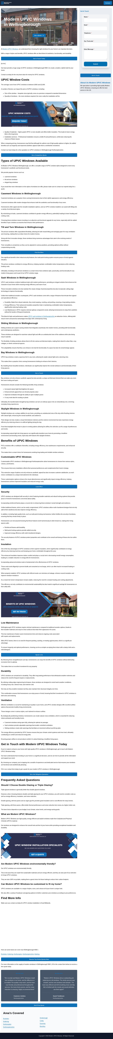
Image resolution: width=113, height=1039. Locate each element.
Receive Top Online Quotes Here (39, 959)
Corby (42, 1021)
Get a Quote (38, 35)
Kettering (10, 954)
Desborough (44, 1018)
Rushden (4, 954)
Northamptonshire (28, 954)
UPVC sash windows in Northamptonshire (41, 316)
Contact (107, 3)
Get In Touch (95, 75)
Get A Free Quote (39, 1005)
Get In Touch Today (39, 58)
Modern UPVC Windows (10, 49)
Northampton (18, 954)
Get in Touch (39, 373)
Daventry (42, 1023)
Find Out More (39, 252)
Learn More (39, 486)
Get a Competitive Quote (39, 155)
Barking (37, 954)
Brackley (42, 1026)
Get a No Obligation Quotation (39, 774)
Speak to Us (39, 654)
